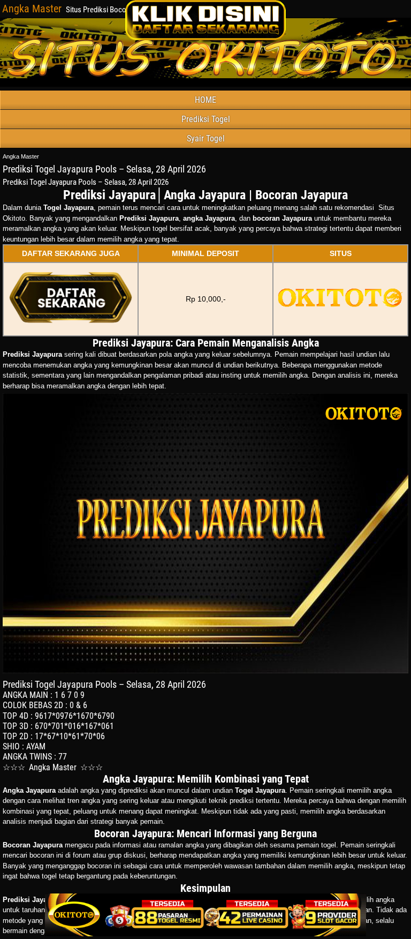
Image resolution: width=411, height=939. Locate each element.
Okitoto (14, 218)
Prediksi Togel (205, 119)
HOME (205, 100)
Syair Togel (206, 138)
